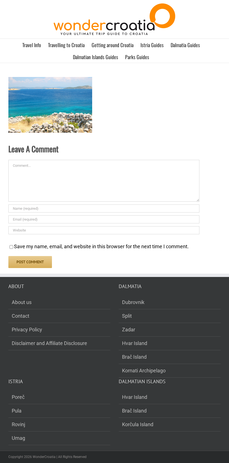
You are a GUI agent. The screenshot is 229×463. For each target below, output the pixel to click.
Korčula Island (137, 424)
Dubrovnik (133, 302)
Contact (20, 316)
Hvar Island (134, 343)
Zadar (128, 329)
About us (22, 302)
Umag (18, 438)
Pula (17, 411)
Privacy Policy (27, 329)
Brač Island (134, 357)
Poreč (18, 397)
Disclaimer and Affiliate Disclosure (49, 343)
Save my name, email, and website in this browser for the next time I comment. (101, 246)
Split (127, 316)
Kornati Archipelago (144, 370)
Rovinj (18, 424)
